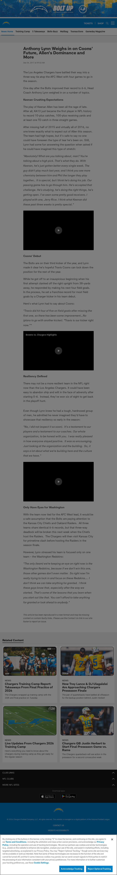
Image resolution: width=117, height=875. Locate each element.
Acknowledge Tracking (71, 869)
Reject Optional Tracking (99, 869)
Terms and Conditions (16, 842)
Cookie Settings (41, 862)
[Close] (112, 839)
